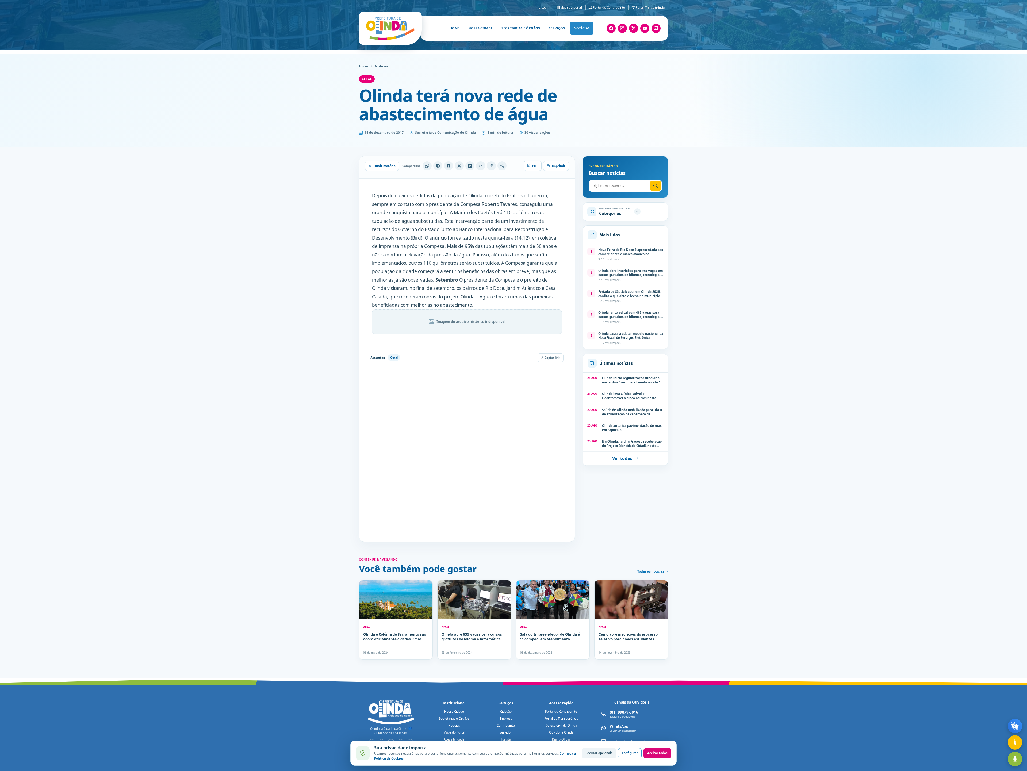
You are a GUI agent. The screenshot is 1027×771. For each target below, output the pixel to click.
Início (363, 66)
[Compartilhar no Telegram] (437, 165)
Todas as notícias (651, 571)
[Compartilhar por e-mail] (480, 165)
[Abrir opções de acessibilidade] (1015, 742)
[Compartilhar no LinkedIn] (469, 165)
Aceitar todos (657, 753)
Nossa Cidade (454, 711)
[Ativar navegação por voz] (1015, 759)
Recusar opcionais (598, 753)
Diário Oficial (561, 739)
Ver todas (622, 458)
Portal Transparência (650, 7)
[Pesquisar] (655, 186)
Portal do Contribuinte (608, 7)
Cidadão (506, 711)
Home (454, 28)
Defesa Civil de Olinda (561, 725)
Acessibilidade (454, 739)
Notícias (582, 28)
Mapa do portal (571, 7)
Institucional (454, 703)
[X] (633, 28)
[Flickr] (656, 28)
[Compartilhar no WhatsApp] (427, 165)
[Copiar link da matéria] (491, 165)
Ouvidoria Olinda (561, 732)
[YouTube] (644, 28)
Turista (506, 739)
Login (545, 7)
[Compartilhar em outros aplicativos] (502, 165)
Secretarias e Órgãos (454, 718)
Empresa (505, 718)
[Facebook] (611, 28)
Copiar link (552, 358)
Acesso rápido (561, 703)
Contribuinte (506, 725)
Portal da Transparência (561, 718)
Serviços (557, 28)
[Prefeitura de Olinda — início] (390, 28)
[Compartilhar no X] (459, 165)
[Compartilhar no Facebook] (448, 165)
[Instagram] (622, 28)
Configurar (630, 753)
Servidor (506, 732)
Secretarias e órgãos (520, 28)
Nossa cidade (480, 28)
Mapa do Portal (454, 732)
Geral (367, 79)
